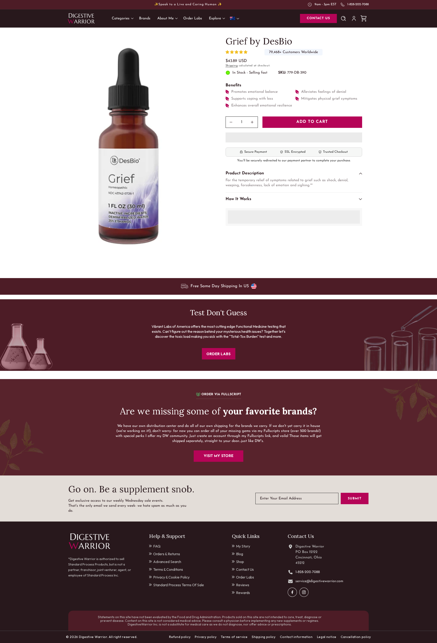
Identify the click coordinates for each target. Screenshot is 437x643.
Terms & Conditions (168, 569)
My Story (243, 546)
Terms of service (234, 637)
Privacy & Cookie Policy (171, 577)
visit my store (219, 456)
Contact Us (245, 569)
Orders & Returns (166, 554)
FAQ (156, 546)
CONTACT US (318, 18)
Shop (240, 561)
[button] (237, 52)
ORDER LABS (218, 353)
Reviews (242, 585)
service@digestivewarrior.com (319, 581)
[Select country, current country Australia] (235, 18)
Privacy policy (206, 637)
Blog (239, 554)
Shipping (232, 65)
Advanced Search (167, 561)
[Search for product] (344, 18)
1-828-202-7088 (358, 4)
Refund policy (180, 637)
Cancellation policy (356, 637)
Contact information (296, 637)
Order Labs (245, 577)
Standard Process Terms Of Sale (178, 585)
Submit (354, 498)
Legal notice (326, 637)
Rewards (243, 592)
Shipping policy (264, 637)
